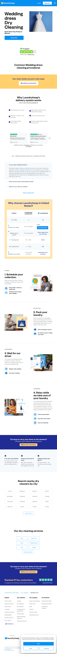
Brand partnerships (47, 603)
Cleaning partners (34, 615)
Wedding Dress (34, 543)
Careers (31, 609)
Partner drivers (33, 612)
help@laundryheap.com (26, 170)
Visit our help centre (28, 193)
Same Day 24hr (28, 552)
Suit (22, 547)
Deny (30, 648)
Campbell (22, 496)
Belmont (35, 491)
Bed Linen (34, 538)
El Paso (47, 506)
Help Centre (8, 606)
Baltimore (22, 491)
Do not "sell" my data (9, 650)
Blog (30, 606)
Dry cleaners (20, 606)
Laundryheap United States (12, 592)
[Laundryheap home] (8, 3)
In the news (32, 603)
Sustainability (8, 615)
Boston (47, 491)
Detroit (35, 506)
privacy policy (19, 648)
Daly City (10, 506)
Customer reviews (9, 612)
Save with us (8, 620)
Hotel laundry (20, 613)
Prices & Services (9, 603)
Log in (39, 3)
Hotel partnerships (47, 601)
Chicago (47, 496)
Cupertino (34, 501)
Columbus (22, 501)
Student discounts (21, 621)
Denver (22, 506)
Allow (38, 643)
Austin (10, 491)
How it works (8, 601)
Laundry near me (9, 617)
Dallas (47, 501)
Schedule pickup (42, 227)
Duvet (21, 543)
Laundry (19, 601)
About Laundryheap (34, 601)
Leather (34, 547)
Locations (7, 609)
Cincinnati (10, 501)
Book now (47, 3)
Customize (46, 648)
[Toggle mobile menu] (55, 3)
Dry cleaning (24, 592)
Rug (22, 538)
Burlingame (10, 496)
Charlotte (34, 496)
